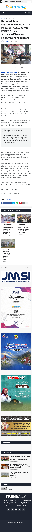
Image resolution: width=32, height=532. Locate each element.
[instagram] (19, 509)
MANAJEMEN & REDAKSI (11, 527)
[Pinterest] (20, 203)
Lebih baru (5, 267)
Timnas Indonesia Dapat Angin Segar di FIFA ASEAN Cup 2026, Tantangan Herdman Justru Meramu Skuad (20, 458)
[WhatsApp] (17, 203)
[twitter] (12, 509)
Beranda (3, 18)
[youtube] (16, 509)
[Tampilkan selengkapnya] (26, 203)
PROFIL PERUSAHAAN (10, 525)
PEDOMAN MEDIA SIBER (22, 525)
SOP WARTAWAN (23, 527)
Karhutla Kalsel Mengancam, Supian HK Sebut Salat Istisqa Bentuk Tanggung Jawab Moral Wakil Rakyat (8, 229)
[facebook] (8, 509)
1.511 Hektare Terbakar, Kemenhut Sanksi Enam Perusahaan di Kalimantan (19, 474)
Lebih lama (27, 267)
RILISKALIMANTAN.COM (9, 72)
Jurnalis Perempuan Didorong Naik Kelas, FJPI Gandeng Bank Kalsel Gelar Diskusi (14, 2)
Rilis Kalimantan (21, 522)
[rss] (23, 509)
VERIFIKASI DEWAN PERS (16, 529)
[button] (28, 2)
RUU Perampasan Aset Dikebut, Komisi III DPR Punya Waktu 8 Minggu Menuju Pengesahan (20, 466)
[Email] (23, 203)
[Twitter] (13, 203)
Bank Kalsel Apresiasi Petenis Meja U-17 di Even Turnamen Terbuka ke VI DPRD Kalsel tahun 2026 (23, 228)
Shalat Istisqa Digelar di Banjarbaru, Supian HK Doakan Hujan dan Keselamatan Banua (8, 254)
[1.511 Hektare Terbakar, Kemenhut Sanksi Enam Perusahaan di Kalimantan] (5, 474)
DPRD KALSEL (11, 18)
